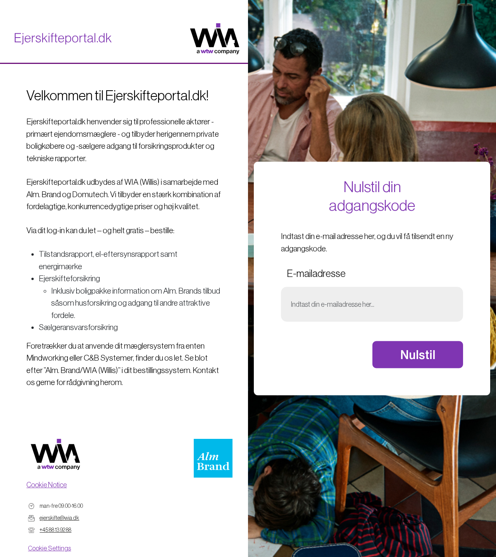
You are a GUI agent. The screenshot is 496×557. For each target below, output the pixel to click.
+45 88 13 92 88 (55, 530)
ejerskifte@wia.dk (59, 518)
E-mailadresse (316, 273)
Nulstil (418, 354)
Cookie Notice (46, 485)
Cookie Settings (49, 548)
